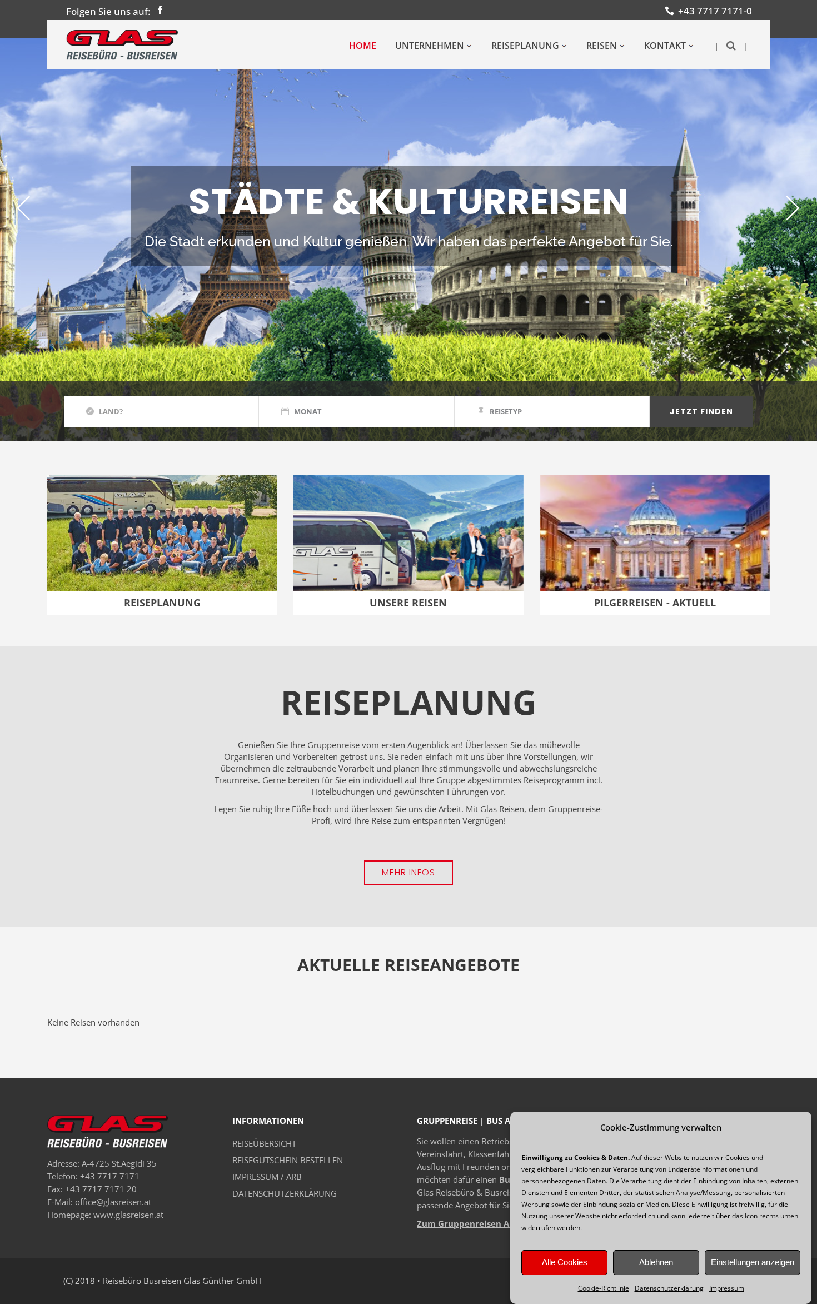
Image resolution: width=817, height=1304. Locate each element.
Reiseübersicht (264, 1143)
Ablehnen (656, 1262)
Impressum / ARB (267, 1176)
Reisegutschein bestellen (287, 1160)
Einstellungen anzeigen (752, 1262)
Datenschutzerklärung (669, 1288)
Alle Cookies (564, 1262)
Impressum (726, 1288)
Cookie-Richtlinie (603, 1288)
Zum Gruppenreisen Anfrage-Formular (497, 1223)
